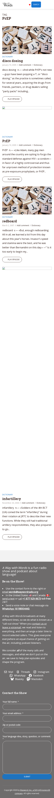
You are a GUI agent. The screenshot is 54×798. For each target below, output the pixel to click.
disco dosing (12, 61)
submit (27, 776)
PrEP (6, 141)
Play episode (14, 99)
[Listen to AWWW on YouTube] (19, 556)
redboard (9, 221)
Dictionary (7, 56)
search (36, 4)
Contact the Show (14, 693)
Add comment (25, 65)
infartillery (11, 499)
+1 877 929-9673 (31, 598)
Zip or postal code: (12, 724)
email (20, 592)
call (20, 598)
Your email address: (13, 713)
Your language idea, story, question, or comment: (27, 737)
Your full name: (11, 702)
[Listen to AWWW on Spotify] (12, 556)
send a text (8, 598)
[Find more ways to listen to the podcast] (26, 556)
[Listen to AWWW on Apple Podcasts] (5, 556)
